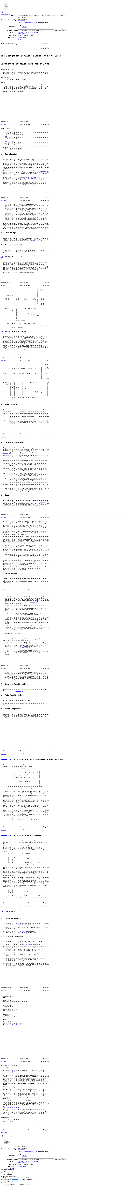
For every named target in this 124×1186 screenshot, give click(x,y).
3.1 (6, 134)
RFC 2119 (37, 240)
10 (3, 147)
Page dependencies (28, 1179)
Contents (9, 1174)
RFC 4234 (24, 932)
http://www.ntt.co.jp (14, 1024)
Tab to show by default (7, 1173)
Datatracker (4, 1132)
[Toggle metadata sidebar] (1, 11)
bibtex (24, 37)
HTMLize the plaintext (9, 1177)
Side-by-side (58, 30)
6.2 (6, 142)
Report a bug (21, 39)
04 (22, 25)
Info (4, 1174)
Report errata (21, 20)
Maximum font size (6, 1179)
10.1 (6, 148)
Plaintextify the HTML (23, 1177)
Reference (11, 1181)
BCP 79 (18, 1098)
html (21, 37)
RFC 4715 (4, 13)
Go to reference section (9, 1184)
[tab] (5, 1140)
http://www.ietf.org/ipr (10, 1107)
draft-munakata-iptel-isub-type (29, 22)
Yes (4, 1171)
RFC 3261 (29, 944)
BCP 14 (14, 925)
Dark (6, 6)
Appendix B (6, 835)
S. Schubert (29, 32)
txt (19, 37)
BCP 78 (13, 1071)
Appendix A (6, 759)
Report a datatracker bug (7, 1168)
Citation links (4, 1183)
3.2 (6, 136)
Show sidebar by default (7, 1169)
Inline (64, 30)
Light (6, 4)
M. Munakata (21, 32)
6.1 (6, 141)
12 (48, 147)
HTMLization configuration (8, 1176)
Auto (6, 8)
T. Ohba (36, 32)
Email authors (22, 33)
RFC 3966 (5, 159)
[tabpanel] (62, 1157)
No (8, 1171)
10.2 (6, 150)
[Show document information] (9, 14)
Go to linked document (24, 1184)
